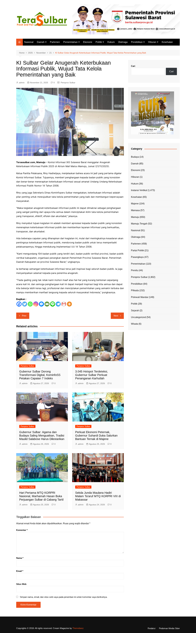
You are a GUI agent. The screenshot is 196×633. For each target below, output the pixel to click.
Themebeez (78, 628)
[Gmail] (63, 304)
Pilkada (135, 290)
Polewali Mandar (139, 297)
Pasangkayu (137, 257)
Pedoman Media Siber (169, 628)
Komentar (22, 530)
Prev (24, 315)
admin (22, 82)
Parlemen (55, 42)
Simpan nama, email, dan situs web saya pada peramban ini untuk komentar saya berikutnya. (63, 597)
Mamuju (135, 217)
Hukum (111, 42)
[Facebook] (19, 304)
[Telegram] (58, 304)
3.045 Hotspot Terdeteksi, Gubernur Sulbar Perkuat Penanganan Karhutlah (91, 375)
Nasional (28, 42)
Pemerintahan (70, 42)
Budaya (135, 157)
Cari (133, 66)
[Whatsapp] (30, 304)
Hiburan (152, 42)
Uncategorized (138, 317)
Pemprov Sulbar (68, 82)
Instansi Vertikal (139, 190)
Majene (135, 203)
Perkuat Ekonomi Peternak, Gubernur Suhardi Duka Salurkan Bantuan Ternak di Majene (96, 436)
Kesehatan (167, 42)
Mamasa (135, 210)
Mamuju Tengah (139, 223)
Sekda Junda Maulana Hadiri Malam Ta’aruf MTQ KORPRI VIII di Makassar (98, 496)
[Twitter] (24, 304)
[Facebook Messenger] (41, 304)
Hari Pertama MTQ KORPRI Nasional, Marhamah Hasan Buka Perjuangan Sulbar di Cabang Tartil (41, 496)
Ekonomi (87, 42)
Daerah (40, 42)
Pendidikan (137, 42)
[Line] (52, 304)
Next (116, 315)
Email (19, 571)
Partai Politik (137, 250)
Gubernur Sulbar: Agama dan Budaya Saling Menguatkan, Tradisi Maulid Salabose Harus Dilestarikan (41, 436)
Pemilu (134, 270)
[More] (69, 304)
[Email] (47, 304)
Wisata (134, 324)
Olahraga (123, 42)
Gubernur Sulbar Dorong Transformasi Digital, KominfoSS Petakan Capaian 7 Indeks (39, 375)
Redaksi (151, 628)
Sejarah (135, 310)
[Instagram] (35, 304)
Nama (19, 558)
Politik (99, 42)
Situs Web (21, 584)
